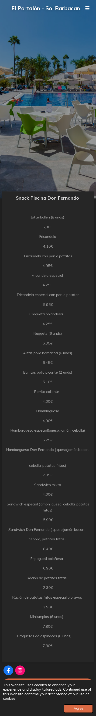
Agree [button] (78, 708)
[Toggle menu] (87, 8)
